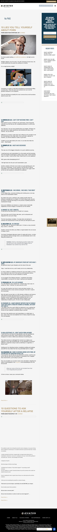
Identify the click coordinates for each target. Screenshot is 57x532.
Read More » (4, 400)
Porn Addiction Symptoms (9, 32)
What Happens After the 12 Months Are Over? (49, 54)
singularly (18, 362)
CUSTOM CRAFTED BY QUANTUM (28, 522)
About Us (14, 517)
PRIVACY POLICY (22, 521)
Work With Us (46, 517)
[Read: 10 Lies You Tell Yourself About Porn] (18, 44)
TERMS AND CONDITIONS (32, 521)
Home (8, 517)
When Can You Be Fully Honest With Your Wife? (49, 61)
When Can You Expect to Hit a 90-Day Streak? (49, 76)
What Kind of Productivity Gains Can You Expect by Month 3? (49, 84)
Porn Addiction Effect (8, 413)
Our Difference (35, 517)
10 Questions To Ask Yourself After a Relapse (17, 410)
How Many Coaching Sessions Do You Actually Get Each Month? (49, 93)
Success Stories (24, 517)
